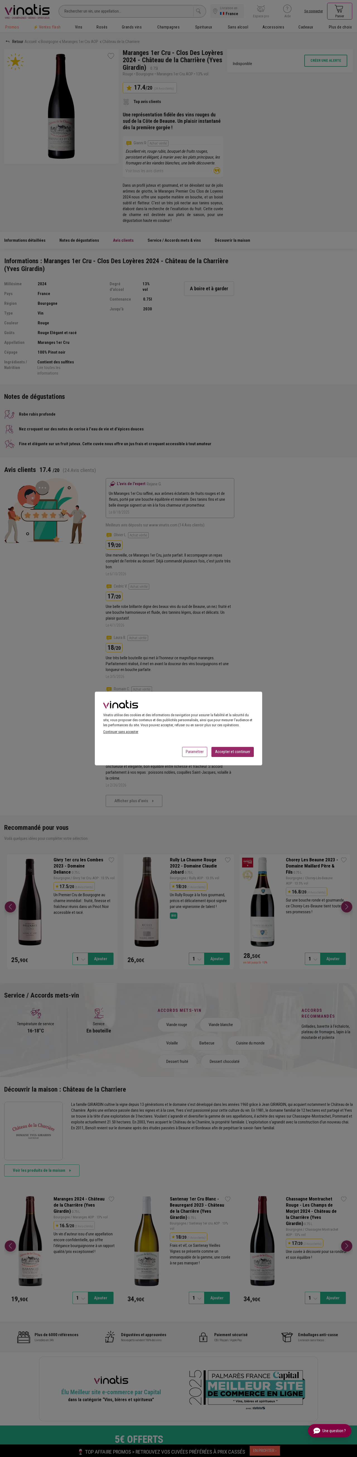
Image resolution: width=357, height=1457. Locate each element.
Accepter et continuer (232, 751)
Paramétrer (195, 751)
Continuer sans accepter (120, 732)
